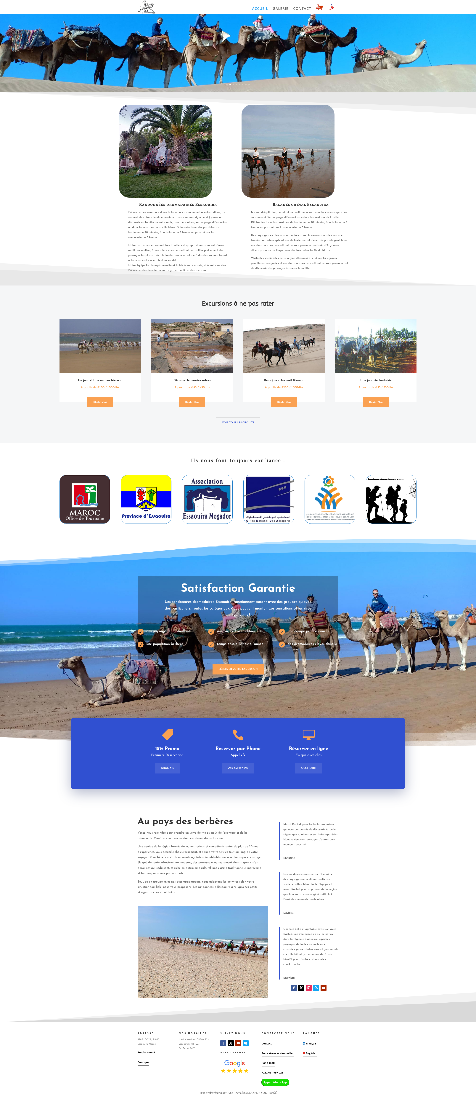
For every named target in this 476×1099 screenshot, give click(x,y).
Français (311, 1043)
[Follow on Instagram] (309, 988)
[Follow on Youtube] (324, 988)
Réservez (100, 402)
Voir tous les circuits (238, 422)
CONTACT (302, 9)
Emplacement (146, 1052)
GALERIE (280, 9)
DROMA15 (167, 768)
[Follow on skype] (316, 988)
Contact (267, 1043)
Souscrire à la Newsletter (278, 1053)
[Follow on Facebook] (294, 988)
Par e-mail (268, 1063)
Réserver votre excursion (238, 669)
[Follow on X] (301, 988)
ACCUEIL (260, 9)
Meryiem (289, 977)
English (310, 1053)
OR (275, 1093)
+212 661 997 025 (238, 768)
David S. (288, 912)
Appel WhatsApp (275, 1082)
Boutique (143, 1062)
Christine (289, 858)
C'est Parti (308, 768)
